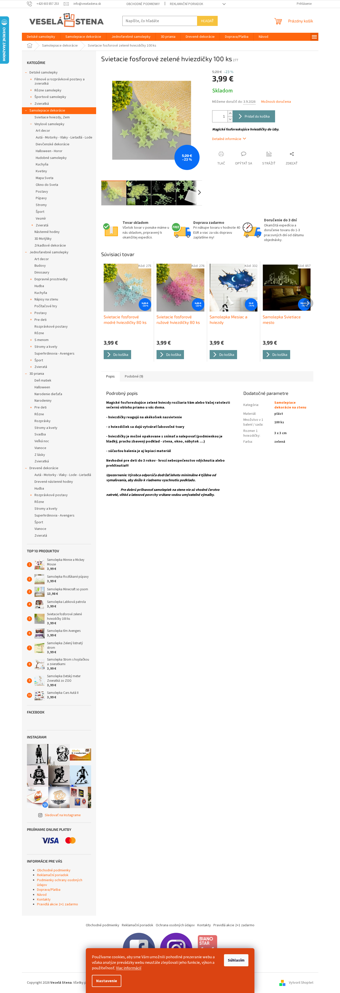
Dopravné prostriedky (51, 279)
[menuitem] (41, 37)
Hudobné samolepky (51, 157)
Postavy (42, 191)
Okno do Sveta (47, 184)
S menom (41, 340)
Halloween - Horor (49, 151)
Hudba (39, 286)
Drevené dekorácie (43, 468)
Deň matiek (42, 380)
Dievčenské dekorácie (52, 144)
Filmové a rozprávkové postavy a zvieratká (59, 81)
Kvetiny (41, 171)
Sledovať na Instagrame (63, 815)
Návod (42, 894)
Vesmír (41, 218)
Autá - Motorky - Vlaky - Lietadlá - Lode (64, 137)
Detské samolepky (43, 72)
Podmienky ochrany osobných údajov (59, 882)
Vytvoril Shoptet (301, 982)
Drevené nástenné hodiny (53, 481)
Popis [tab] (110, 376)
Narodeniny (43, 400)
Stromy (41, 205)
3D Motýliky (43, 238)
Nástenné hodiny (47, 231)
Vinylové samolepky (49, 124)
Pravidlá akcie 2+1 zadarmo (57, 904)
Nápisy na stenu (46, 299)
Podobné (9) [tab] (134, 376)
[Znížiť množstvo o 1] (230, 119)
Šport (40, 211)
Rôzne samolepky (47, 90)
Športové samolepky (50, 96)
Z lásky (39, 454)
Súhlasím (236, 960)
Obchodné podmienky (143, 4)
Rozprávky (42, 421)
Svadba (40, 434)
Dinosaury (41, 272)
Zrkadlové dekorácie (50, 245)
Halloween (42, 387)
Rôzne (39, 333)
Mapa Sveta (44, 178)
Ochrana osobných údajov (175, 925)
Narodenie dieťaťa (48, 394)
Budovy (40, 265)
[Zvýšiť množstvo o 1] (230, 113)
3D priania (36, 373)
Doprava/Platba (48, 889)
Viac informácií (128, 968)
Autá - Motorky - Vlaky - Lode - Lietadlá (62, 474)
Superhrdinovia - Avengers (54, 353)
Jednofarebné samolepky (48, 252)
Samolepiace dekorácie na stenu (290, 405)
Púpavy (41, 198)
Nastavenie (106, 981)
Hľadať (207, 21)
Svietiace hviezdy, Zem (52, 117)
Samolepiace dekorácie (47, 110)
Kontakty (44, 899)
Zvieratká (41, 103)
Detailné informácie (226, 139)
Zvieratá (42, 225)
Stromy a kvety (45, 346)
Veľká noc (41, 441)
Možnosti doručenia (276, 101)
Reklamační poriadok (186, 4)
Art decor (43, 130)
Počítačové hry (45, 306)
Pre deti (40, 319)
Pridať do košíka (257, 116)
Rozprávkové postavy (51, 326)
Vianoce (40, 448)
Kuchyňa (42, 164)
